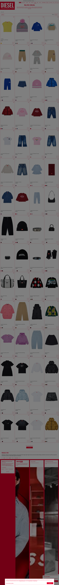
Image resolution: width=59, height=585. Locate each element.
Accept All (50, 583)
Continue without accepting (9, 583)
